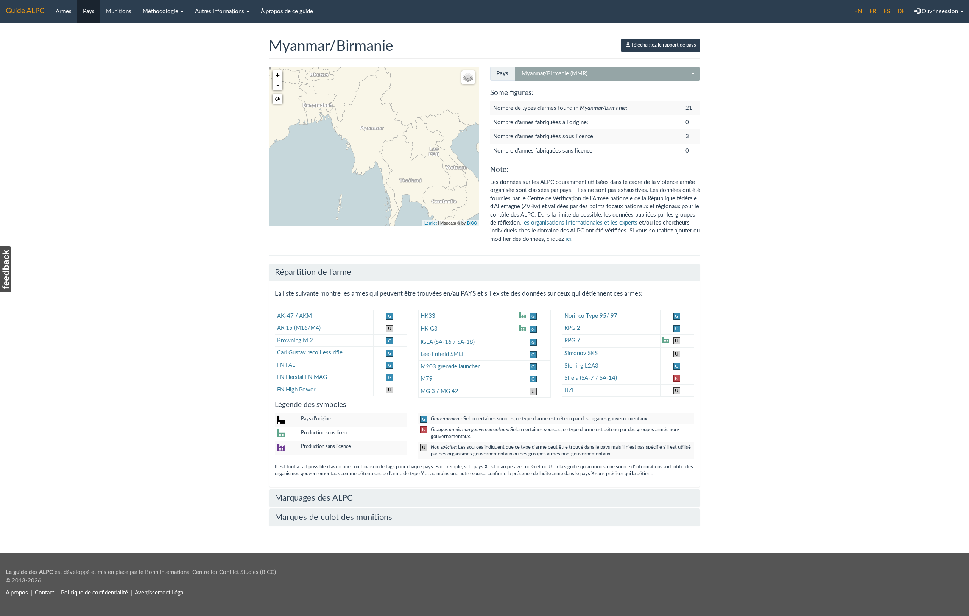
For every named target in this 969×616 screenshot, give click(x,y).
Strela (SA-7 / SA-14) (590, 378)
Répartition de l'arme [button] (313, 272)
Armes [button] (64, 11)
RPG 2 (572, 328)
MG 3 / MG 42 (439, 391)
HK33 (428, 316)
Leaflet (430, 223)
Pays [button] (89, 11)
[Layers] (468, 77)
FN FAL (286, 365)
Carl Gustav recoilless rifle (310, 353)
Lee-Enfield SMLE (443, 354)
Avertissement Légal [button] (160, 593)
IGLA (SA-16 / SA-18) (448, 342)
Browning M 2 (295, 340)
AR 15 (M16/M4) (299, 328)
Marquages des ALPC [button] (314, 498)
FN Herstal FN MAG (302, 377)
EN (858, 11)
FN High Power (296, 390)
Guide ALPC (25, 11)
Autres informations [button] (220, 11)
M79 (427, 379)
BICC (472, 223)
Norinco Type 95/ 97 (590, 316)
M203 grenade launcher (450, 367)
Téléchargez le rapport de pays (663, 45)
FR (872, 11)
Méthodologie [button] (161, 11)
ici (568, 239)
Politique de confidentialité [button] (94, 593)
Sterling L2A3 (581, 366)
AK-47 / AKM (294, 316)
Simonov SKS (581, 353)
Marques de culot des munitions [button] (333, 517)
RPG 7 (572, 340)
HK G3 (429, 329)
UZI (568, 390)
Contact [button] (44, 593)
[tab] (484, 272)
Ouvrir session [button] (940, 11)
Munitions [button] (118, 11)
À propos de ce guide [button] (287, 11)
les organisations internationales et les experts (579, 223)
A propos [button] (17, 593)
